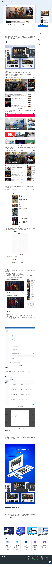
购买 (45, 26)
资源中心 (26, 1)
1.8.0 (47, 40)
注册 (46, 1)
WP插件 (33, 558)
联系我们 (28, 558)
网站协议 (28, 559)
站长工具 (42, 556)
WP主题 (33, 557)
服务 (14, 1)
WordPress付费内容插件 (15, 431)
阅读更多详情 (11, 510)
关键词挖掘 (42, 560)
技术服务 (33, 559)
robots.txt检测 (47, 558)
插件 (12, 1)
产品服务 (33, 556)
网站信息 (29, 556)
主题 (9, 1)
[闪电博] (3, 1)
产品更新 (37, 559)
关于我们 (28, 557)
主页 (7, 1)
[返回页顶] (50, 565)
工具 (17, 1)
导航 (19, 1)
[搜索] (41, 1)
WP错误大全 (42, 559)
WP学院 (23, 1)
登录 (43, 1)
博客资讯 (8, 3)
